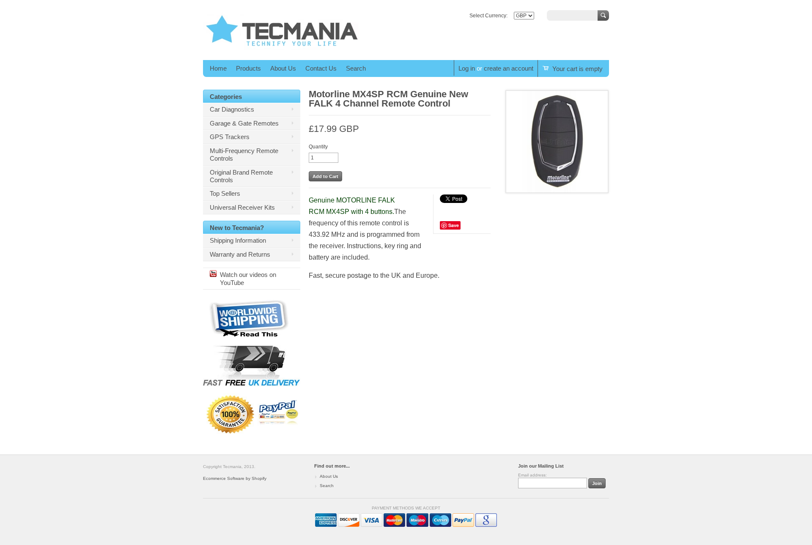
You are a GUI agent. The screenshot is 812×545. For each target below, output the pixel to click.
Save (453, 225)
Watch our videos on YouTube (248, 278)
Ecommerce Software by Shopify (234, 478)
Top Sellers (225, 193)
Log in (466, 68)
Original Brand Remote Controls (241, 176)
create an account (508, 68)
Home (218, 68)
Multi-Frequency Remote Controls (244, 154)
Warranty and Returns (240, 254)
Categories (226, 96)
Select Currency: (488, 16)
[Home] (282, 48)
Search (356, 68)
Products (248, 68)
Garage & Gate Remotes (244, 123)
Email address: (532, 475)
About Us (283, 68)
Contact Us (321, 68)
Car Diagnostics (232, 109)
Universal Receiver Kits (242, 207)
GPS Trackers (230, 136)
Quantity (318, 147)
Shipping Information (238, 240)
